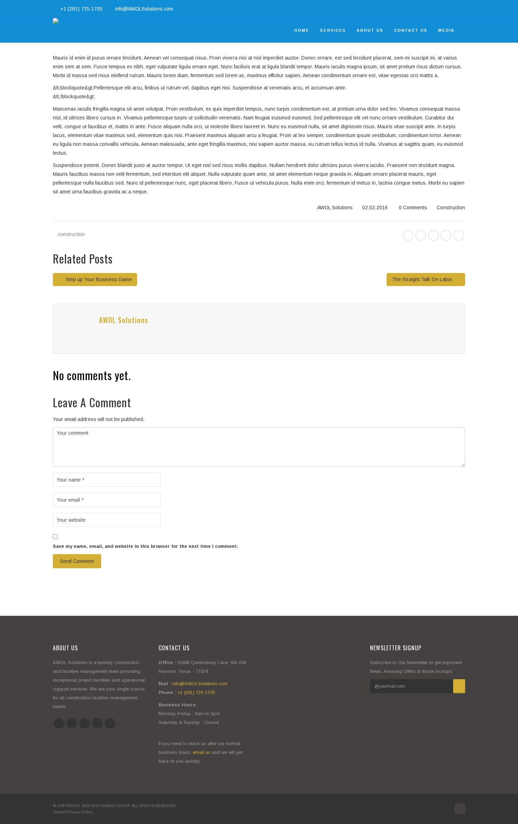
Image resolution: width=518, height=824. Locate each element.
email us (201, 752)
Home (301, 30)
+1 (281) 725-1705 (81, 9)
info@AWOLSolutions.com (144, 9)
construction (71, 234)
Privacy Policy (80, 812)
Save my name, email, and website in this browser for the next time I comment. (145, 546)
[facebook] (408, 235)
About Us (370, 30)
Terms (58, 812)
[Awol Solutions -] (56, 30)
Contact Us (410, 30)
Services (333, 30)
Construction (451, 207)
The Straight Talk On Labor (423, 279)
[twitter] (420, 235)
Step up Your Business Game (98, 279)
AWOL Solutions (335, 207)
